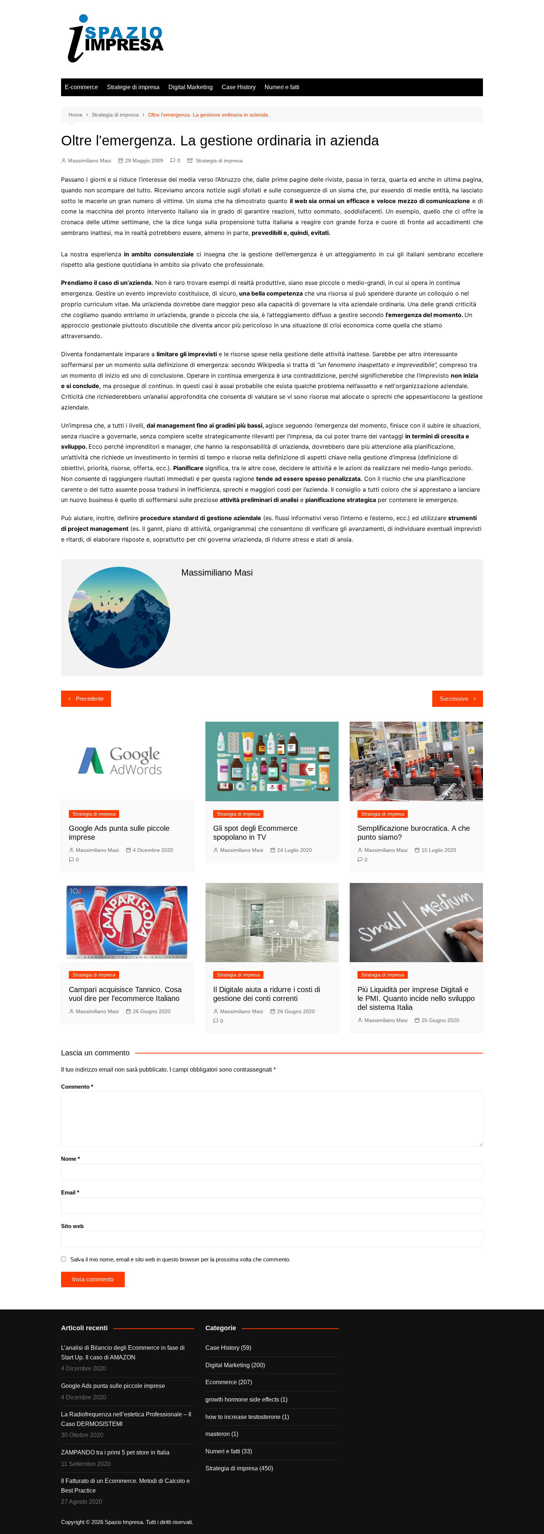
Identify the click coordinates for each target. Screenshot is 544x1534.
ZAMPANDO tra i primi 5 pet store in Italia (115, 1452)
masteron (217, 1434)
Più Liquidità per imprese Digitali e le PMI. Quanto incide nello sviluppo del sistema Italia (416, 998)
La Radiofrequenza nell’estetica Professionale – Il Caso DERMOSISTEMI (126, 1419)
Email (70, 1192)
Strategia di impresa (219, 160)
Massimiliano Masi (89, 160)
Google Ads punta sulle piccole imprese (113, 1386)
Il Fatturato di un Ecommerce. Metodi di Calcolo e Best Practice (125, 1486)
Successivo (454, 698)
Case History (239, 87)
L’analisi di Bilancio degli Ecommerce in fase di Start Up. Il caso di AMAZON (123, 1353)
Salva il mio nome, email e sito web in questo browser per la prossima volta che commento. (180, 1259)
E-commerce (81, 87)
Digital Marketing (190, 87)
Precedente (90, 698)
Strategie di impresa (133, 87)
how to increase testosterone (243, 1417)
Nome (70, 1159)
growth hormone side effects (242, 1399)
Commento (77, 1086)
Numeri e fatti (282, 87)
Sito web (72, 1226)
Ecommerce (221, 1382)
